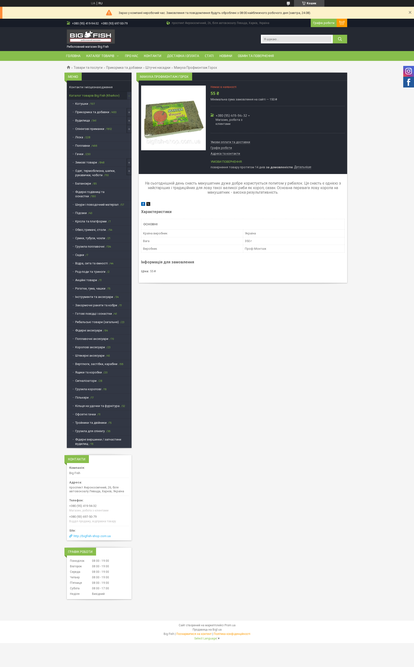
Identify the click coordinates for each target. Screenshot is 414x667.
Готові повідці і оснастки (93, 313)
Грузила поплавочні (89, 246)
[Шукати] (340, 39)
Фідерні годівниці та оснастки (89, 194)
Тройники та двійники (91, 422)
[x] (148, 205)
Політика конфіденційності (232, 634)
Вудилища (82, 120)
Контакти (152, 56)
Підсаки (81, 213)
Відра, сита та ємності (91, 263)
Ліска (79, 137)
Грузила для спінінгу (90, 431)
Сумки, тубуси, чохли (90, 238)
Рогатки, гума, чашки (90, 288)
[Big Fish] (91, 37)
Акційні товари (86, 280)
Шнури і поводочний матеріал (97, 204)
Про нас (131, 56)
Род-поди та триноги (90, 271)
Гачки (79, 154)
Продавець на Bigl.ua (207, 629)
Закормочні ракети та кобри (96, 305)
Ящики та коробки (88, 372)
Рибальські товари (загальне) (97, 322)
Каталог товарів (100, 56)
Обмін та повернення (256, 56)
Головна (73, 56)
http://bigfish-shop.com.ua (92, 536)
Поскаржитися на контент (194, 634)
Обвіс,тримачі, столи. (91, 230)
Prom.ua (230, 625)
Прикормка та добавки (124, 68)
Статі (209, 56)
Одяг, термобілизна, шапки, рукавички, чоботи (95, 173)
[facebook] (143, 205)
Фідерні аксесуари (88, 330)
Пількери (82, 397)
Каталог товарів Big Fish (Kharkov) (94, 95)
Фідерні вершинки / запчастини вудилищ (98, 442)
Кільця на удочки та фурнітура (97, 406)
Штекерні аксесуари (89, 355)
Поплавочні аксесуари (91, 339)
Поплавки (82, 145)
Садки (79, 255)
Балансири (83, 183)
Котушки (81, 103)
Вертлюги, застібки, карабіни (96, 364)
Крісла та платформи (91, 221)
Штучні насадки (157, 68)
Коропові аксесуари (90, 347)
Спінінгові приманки (89, 129)
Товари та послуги (88, 68)
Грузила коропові (88, 389)
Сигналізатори (86, 381)
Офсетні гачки (85, 414)
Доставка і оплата (183, 56)
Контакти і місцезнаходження (91, 87)
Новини (225, 56)
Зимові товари (86, 162)
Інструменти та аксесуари (94, 297)
